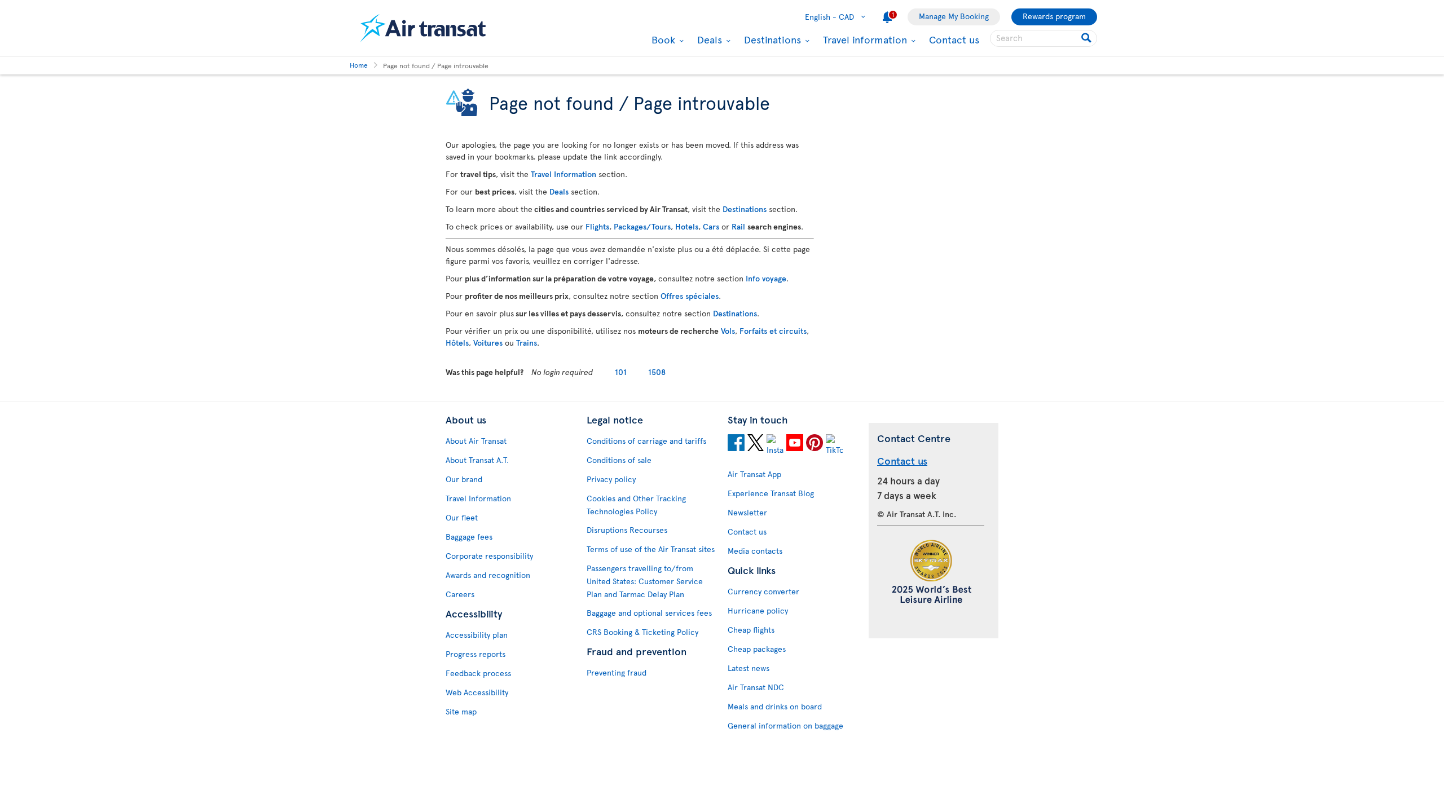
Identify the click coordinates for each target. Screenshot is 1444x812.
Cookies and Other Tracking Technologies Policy (636, 505)
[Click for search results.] (1087, 38)
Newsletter (747, 512)
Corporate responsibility (489, 555)
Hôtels (457, 342)
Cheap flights (751, 629)
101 (621, 372)
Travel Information (563, 174)
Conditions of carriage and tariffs (646, 440)
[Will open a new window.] (736, 444)
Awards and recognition (488, 575)
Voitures (488, 342)
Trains (526, 342)
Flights (597, 226)
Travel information (863, 39)
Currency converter (763, 591)
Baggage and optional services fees (649, 612)
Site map (461, 711)
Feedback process (478, 673)
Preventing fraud (616, 672)
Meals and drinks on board (775, 706)
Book (662, 39)
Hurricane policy (758, 610)
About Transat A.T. (477, 459)
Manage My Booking (954, 16)
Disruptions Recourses (627, 529)
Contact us (954, 39)
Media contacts (755, 550)
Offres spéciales (690, 295)
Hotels (686, 226)
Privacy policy (611, 479)
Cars (711, 226)
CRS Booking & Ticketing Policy (642, 631)
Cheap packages (757, 648)
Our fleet (462, 517)
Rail (738, 226)
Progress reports (475, 653)
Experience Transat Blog (771, 493)
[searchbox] (1043, 38)
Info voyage (766, 278)
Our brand (464, 479)
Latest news (748, 668)
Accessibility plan (477, 634)
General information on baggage (785, 725)
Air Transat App (754, 474)
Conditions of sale (619, 459)
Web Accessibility (477, 692)
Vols (728, 330)
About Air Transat (476, 440)
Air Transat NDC (756, 687)
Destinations (771, 39)
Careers (460, 594)
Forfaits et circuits (773, 330)
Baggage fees (469, 536)
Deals (708, 39)
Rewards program (1054, 16)
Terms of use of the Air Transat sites (651, 549)
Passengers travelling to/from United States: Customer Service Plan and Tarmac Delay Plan (645, 581)
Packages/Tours (642, 226)
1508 (657, 372)
